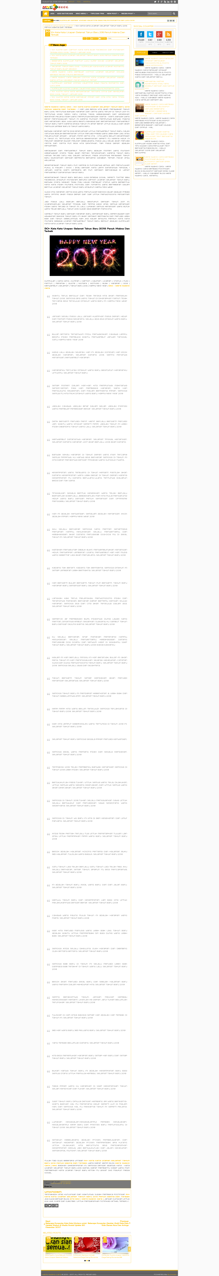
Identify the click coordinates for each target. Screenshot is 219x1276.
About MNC (168, 52)
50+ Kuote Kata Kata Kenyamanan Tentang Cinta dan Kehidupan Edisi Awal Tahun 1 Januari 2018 (87, 1256)
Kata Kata (56, 1183)
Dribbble (171, 2)
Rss (165, 2)
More (86, 1)
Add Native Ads (65, 13)
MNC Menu (81, 13)
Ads (52, 13)
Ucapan (67, 1183)
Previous (129, 1249)
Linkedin (168, 2)
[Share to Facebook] (47, 1251)
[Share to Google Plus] (52, 1251)
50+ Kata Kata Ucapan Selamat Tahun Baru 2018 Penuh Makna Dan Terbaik (88, 33)
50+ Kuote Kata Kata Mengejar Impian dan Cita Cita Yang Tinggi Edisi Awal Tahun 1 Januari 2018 (115, 1256)
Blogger (172, 1274)
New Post (112, 13)
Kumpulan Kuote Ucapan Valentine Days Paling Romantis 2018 (85, 88)
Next (44, 1249)
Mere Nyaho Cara (51, 1274)
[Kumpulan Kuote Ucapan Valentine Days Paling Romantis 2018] (59, 1244)
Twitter (155, 2)
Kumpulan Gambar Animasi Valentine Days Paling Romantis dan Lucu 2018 (97, 20)
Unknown (66, 1182)
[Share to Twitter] (49, 1251)
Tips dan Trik (97, 13)
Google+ (161, 2)
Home (46, 14)
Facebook (158, 2)
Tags (154, 52)
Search (174, 13)
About (71, 1)
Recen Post (127, 13)
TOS (79, 1)
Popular (141, 52)
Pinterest (175, 2)
